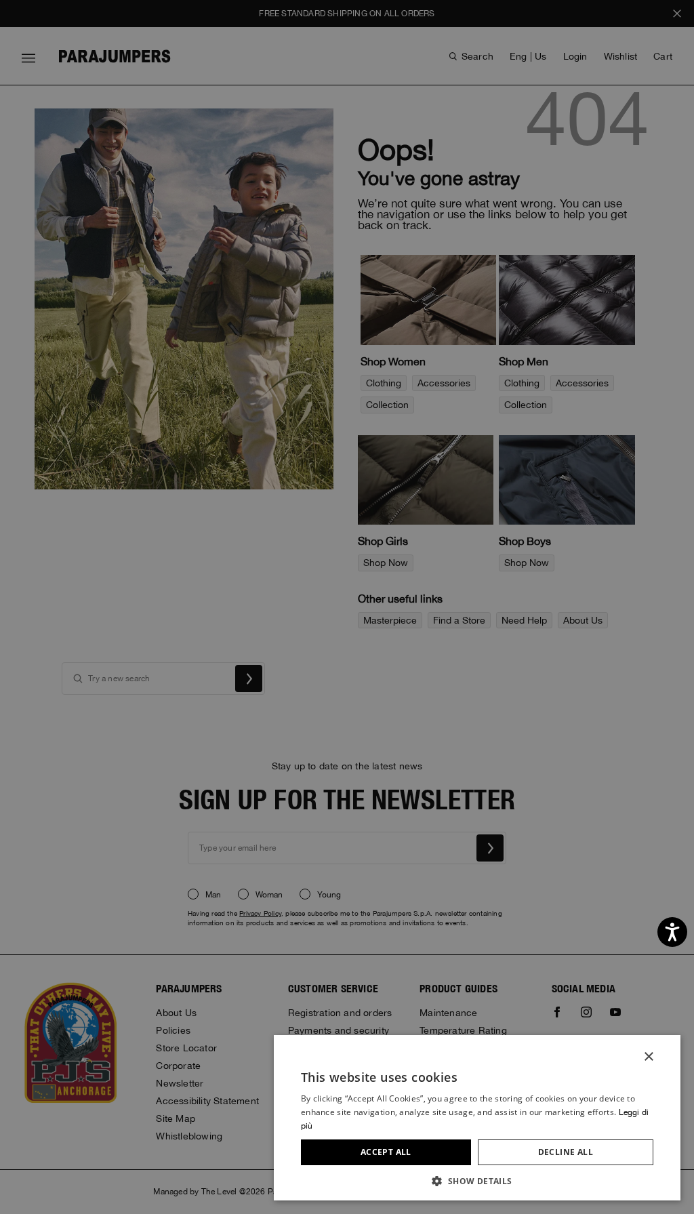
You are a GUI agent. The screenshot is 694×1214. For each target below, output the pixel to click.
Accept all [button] (386, 1152)
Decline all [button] (565, 1152)
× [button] (648, 1057)
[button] (477, 1180)
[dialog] (347, 607)
